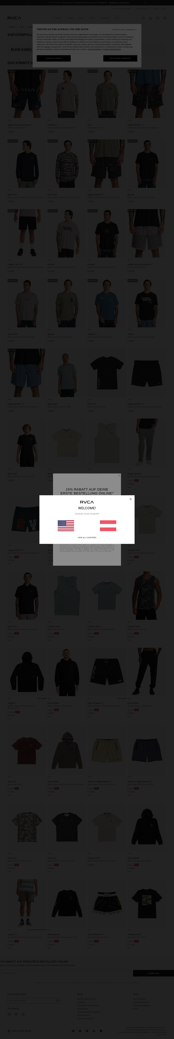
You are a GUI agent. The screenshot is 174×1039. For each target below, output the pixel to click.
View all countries (87, 537)
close (131, 499)
